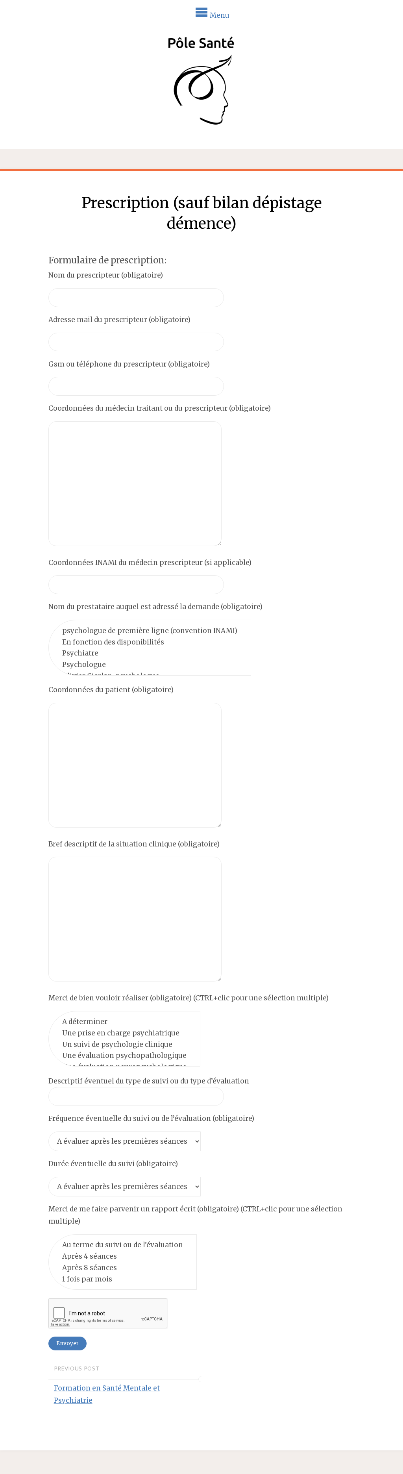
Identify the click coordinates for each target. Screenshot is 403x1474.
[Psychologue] (149, 664)
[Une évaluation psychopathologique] (124, 1055)
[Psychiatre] (149, 653)
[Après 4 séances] (122, 1256)
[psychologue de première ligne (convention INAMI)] (149, 630)
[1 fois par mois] (122, 1279)
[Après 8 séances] (122, 1267)
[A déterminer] (124, 1021)
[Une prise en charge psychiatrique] (124, 1033)
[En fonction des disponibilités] (149, 642)
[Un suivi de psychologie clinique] (124, 1044)
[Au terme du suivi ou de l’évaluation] (122, 1245)
